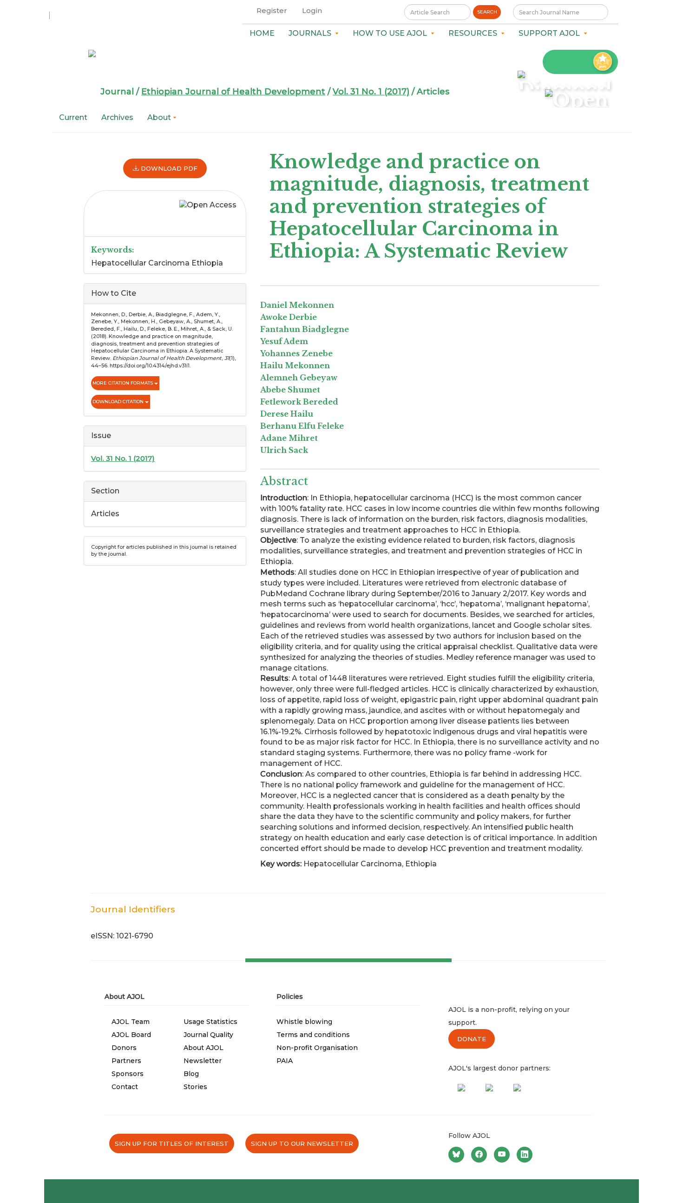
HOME (262, 33)
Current (73, 117)
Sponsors (128, 1074)
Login (312, 10)
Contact (125, 1087)
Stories (195, 1087)
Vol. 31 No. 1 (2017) (371, 91)
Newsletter (203, 1061)
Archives (117, 117)
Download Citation (118, 402)
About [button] (160, 117)
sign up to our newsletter (302, 1143)
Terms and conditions (313, 1034)
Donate (471, 1039)
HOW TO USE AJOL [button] (392, 33)
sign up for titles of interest (172, 1143)
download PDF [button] (168, 168)
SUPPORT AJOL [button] (551, 33)
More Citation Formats (123, 383)
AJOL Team (131, 1021)
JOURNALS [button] (312, 33)
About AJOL (203, 1047)
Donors (124, 1047)
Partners (126, 1061)
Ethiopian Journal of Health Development (233, 91)
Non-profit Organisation (317, 1047)
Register (271, 10)
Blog (191, 1074)
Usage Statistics (210, 1021)
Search (487, 12)
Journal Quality (208, 1034)
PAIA (284, 1061)
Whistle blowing (304, 1021)
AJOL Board (131, 1034)
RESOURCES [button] (474, 33)
